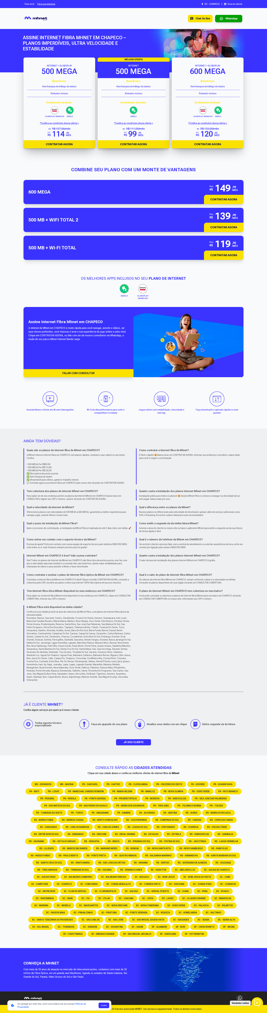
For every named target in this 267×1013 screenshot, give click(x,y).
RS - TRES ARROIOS (47, 870)
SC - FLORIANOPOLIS (105, 891)
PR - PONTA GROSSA (95, 798)
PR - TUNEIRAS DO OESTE (49, 813)
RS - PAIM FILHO (219, 848)
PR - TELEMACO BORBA (189, 805)
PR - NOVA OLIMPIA (173, 791)
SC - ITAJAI (104, 898)
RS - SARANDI (141, 862)
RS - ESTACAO (151, 834)
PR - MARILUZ (148, 791)
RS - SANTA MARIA (80, 862)
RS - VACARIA (105, 870)
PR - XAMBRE (124, 813)
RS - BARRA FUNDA (43, 820)
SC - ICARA (183, 891)
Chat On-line (203, 18)
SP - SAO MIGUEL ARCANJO (137, 934)
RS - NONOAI (132, 848)
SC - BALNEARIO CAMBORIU (78, 877)
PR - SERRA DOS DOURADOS (130, 805)
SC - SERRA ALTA (226, 919)
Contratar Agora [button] (223, 199)
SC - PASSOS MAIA (55, 912)
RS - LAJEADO (46, 848)
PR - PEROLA (69, 798)
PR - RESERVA (152, 798)
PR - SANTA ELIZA (177, 798)
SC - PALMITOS (225, 905)
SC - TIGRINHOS (66, 927)
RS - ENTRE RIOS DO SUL (46, 834)
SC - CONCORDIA (89, 884)
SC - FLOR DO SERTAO (75, 891)
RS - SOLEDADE (223, 862)
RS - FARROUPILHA (199, 834)
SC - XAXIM (137, 927)
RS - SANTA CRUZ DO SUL (49, 862)
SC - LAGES (168, 898)
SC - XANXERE (90, 927)
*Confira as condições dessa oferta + (59, 123)
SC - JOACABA (126, 898)
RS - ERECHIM (99, 834)
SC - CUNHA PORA (202, 884)
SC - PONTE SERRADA (136, 912)
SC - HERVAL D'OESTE (158, 891)
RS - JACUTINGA (197, 841)
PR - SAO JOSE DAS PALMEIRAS (211, 798)
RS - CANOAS (194, 820)
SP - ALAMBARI (159, 927)
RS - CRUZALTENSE (217, 827)
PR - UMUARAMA (100, 813)
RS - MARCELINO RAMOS (74, 848)
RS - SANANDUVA (189, 855)
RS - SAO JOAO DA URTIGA (111, 862)
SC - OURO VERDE (176, 905)
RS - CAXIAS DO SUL (138, 827)
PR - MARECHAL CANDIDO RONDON (86, 791)
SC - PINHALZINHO (83, 912)
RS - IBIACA (113, 841)
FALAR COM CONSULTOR (78, 373)
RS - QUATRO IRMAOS (125, 855)
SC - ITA (85, 898)
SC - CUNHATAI (228, 884)
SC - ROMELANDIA (188, 912)
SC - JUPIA (147, 898)
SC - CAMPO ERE (39, 884)
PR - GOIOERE (198, 784)
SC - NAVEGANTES (88, 905)
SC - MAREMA (41, 905)
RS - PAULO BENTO (68, 855)
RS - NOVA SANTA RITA (159, 848)
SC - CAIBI (225, 877)
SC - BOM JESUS (166, 877)
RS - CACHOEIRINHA (136, 820)
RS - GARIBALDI (225, 834)
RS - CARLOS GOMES (108, 827)
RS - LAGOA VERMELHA (226, 841)
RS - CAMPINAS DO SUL (167, 820)
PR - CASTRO (113, 784)
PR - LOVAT (53, 791)
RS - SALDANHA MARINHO (158, 855)
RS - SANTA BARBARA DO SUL (221, 855)
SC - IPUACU (222, 891)
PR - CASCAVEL (90, 784)
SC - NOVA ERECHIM (117, 905)
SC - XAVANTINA (114, 927)
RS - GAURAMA (36, 841)
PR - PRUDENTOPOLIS (125, 798)
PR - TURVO (77, 813)
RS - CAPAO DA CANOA (221, 820)
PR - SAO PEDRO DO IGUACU (93, 805)
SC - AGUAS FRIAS (46, 877)
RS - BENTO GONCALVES (105, 820)
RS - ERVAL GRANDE (125, 834)
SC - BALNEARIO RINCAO (113, 877)
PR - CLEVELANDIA (138, 784)
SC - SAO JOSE (115, 919)
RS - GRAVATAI (91, 841)
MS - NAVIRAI (67, 784)
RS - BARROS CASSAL (73, 820)
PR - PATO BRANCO (228, 791)
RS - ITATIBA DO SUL (169, 841)
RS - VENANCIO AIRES (131, 870)
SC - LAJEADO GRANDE (194, 898)
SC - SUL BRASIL (40, 927)
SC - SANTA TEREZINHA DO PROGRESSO (52, 919)
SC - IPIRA (202, 891)
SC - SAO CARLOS (91, 919)
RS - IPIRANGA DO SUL (139, 841)
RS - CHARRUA (191, 827)
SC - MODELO (63, 905)
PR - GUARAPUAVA (222, 784)
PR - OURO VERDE (201, 791)
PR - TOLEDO (216, 805)
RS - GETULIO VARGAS (64, 841)
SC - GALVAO (131, 891)
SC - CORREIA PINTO (149, 884)
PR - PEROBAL (47, 798)
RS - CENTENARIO (166, 827)
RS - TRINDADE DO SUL (77, 870)
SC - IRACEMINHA (45, 898)
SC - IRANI (67, 898)
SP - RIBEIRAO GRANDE (102, 934)
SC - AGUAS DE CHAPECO (217, 870)
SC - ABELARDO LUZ (185, 870)
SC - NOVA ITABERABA (147, 905)
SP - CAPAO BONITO (204, 927)
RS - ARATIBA (170, 813)
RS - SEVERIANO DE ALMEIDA (192, 862)
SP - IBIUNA (229, 927)
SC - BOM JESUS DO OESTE (197, 877)
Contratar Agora (59, 144)
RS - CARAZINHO (48, 827)
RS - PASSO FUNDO (40, 855)
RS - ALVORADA (147, 813)
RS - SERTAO (162, 862)
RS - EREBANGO (76, 834)
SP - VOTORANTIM (194, 934)
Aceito (104, 1005)
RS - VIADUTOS (158, 870)
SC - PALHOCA (201, 905)
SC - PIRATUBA (109, 912)
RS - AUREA (191, 813)
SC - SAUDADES (181, 919)
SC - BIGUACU (142, 877)
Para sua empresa (46, 4)
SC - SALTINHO (213, 912)
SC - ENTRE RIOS (46, 891)
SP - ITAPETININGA (73, 934)
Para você (29, 4)
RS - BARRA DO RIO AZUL (218, 813)
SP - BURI (180, 927)
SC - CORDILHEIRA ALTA (118, 884)
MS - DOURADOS (43, 784)
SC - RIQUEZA (163, 912)
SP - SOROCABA (168, 934)
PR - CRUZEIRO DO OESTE (169, 784)
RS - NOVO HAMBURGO (191, 848)
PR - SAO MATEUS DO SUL (57, 805)
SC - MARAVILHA (222, 898)
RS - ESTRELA (174, 834)
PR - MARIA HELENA (122, 791)
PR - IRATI (34, 791)
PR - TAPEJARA (161, 805)
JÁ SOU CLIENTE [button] (133, 742)
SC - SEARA (203, 919)
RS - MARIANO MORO (106, 848)
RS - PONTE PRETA (96, 855)
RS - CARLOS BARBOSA (77, 827)
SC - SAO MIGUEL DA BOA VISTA (148, 919)
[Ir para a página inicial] (36, 18)
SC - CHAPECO (64, 884)
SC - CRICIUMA (176, 884)
